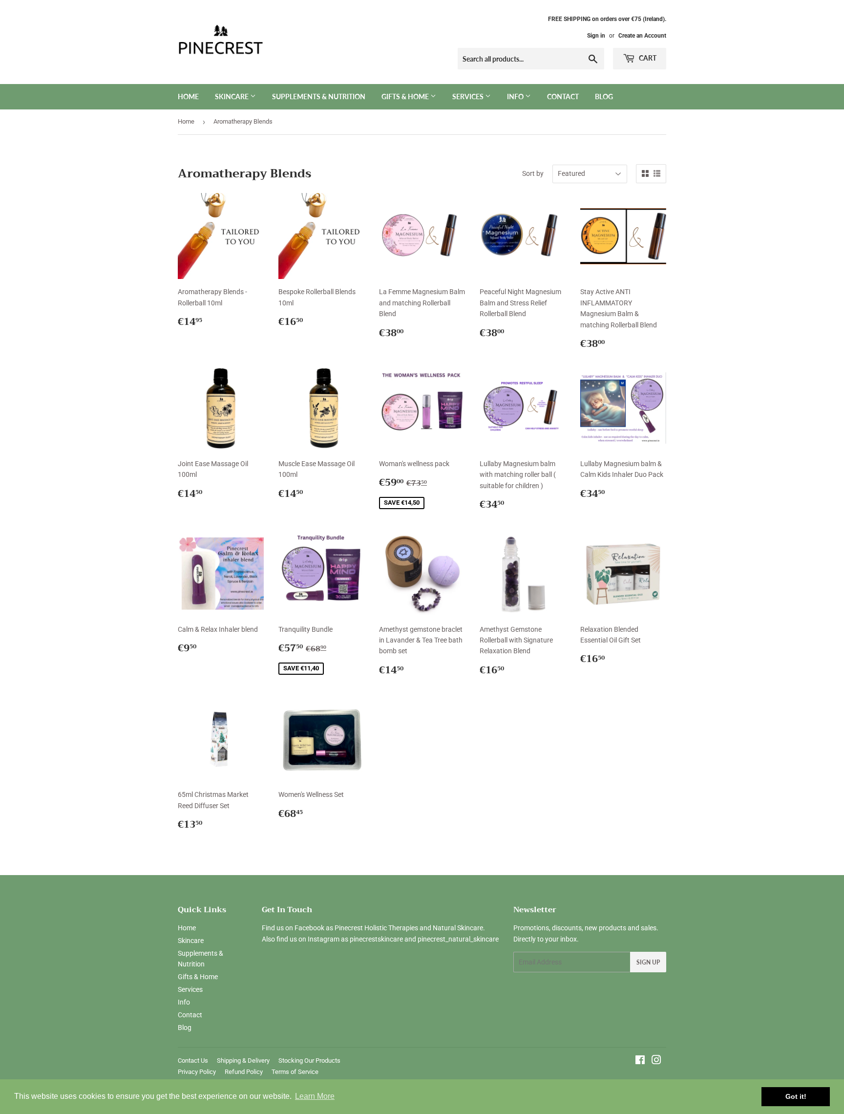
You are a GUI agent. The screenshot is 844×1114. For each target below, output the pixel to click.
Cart (646, 58)
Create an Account (642, 35)
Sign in (596, 35)
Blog (604, 96)
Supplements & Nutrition (318, 96)
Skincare (232, 96)
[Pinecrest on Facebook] (640, 1061)
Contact (563, 96)
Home (188, 96)
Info (516, 96)
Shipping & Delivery (243, 1060)
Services (468, 96)
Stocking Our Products (309, 1060)
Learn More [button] (315, 1096)
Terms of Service (295, 1071)
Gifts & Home (405, 96)
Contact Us (193, 1060)
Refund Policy (244, 1071)
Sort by (533, 173)
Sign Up (648, 962)
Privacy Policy (197, 1071)
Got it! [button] (795, 1096)
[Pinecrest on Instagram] (656, 1061)
